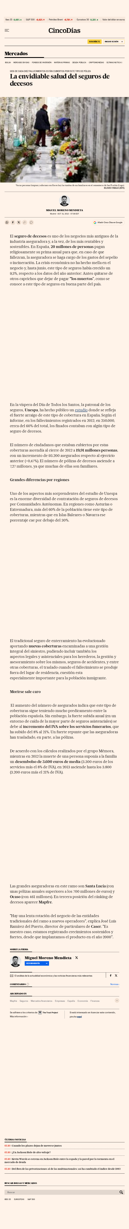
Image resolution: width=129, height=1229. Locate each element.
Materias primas (62, 62)
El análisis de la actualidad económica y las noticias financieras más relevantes (53, 975)
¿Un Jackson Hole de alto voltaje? (31, 1152)
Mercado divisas (21, 62)
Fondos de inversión (42, 62)
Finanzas (95, 1001)
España (71, 1001)
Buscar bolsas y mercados (21, 1183)
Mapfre (13, 1001)
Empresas (60, 1001)
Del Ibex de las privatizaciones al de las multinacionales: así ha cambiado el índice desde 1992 (66, 1168)
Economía (83, 1001)
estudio (81, 410)
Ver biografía (33, 963)
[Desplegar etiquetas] (117, 1000)
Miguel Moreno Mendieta (64, 210)
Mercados (16, 53)
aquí (79, 1016)
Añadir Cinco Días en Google (110, 222)
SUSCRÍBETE (94, 41)
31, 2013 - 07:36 (68, 214)
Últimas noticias (114, 62)
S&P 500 (30, 20)
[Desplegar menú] (7, 30)
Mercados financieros (41, 1001)
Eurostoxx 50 (83, 20)
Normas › (114, 984)
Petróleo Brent (56, 20)
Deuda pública (79, 62)
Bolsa (8, 62)
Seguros (24, 1001)
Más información (18, 1016)
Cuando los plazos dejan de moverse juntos (37, 1145)
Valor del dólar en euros (113, 20)
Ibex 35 (9, 20)
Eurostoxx (19, 1199)
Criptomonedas (96, 62)
